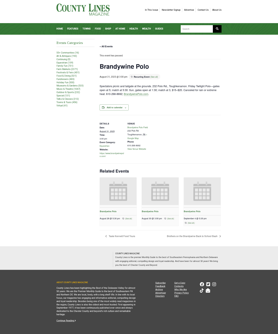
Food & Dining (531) (66, 75)
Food (98, 28)
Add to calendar (114, 107)
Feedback (160, 286)
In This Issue (151, 10)
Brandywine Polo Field (137, 127)
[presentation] (118, 191)
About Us (217, 10)
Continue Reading (65, 320)
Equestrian (104, 145)
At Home (120, 28)
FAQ (176, 296)
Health (133, 28)
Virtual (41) (61, 105)
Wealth (146, 28)
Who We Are (180, 289)
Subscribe (160, 283)
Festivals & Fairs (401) (67, 72)
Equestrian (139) (64, 62)
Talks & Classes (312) (67, 99)
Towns (87, 28)
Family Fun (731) (64, 65)
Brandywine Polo (108, 211)
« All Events (106, 46)
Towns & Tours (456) (66, 102)
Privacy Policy (181, 293)
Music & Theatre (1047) (68, 89)
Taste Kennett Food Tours (121, 236)
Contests (179, 286)
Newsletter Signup (171, 10)
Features (72, 28)
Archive (159, 289)
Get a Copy (179, 283)
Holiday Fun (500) (65, 82)
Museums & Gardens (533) (70, 85)
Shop (108, 28)
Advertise (189, 10)
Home (59, 28)
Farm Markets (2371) (67, 69)
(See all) (154, 76)
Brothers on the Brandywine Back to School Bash (192, 236)
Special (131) (63, 95)
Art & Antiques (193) (66, 56)
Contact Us (203, 10)
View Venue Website (136, 148)
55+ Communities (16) (67, 52)
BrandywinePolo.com (136, 94)
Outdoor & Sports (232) (68, 92)
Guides (159, 28)
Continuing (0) (63, 59)
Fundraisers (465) (65, 79)
